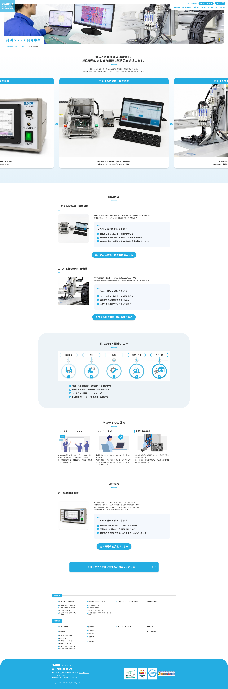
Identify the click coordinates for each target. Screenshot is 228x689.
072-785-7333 (60, 675)
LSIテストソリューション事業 (128, 601)
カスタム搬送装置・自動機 (67, 608)
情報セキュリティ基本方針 (67, 646)
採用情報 (210, 7)
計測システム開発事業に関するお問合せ (68, 614)
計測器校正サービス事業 (96, 601)
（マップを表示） (84, 673)
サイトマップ (151, 632)
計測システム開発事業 (66, 601)
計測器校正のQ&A (93, 608)
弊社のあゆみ (63, 638)
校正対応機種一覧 (93, 605)
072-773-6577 (74, 677)
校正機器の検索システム (95, 610)
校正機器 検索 (221, 7)
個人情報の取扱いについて (67, 649)
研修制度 (91, 637)
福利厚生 (91, 642)
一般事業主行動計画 (65, 643)
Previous (56, 124)
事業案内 (176, 7)
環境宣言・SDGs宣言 (65, 641)
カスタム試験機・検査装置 (67, 605)
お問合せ (150, 627)
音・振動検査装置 (64, 610)
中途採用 (91, 633)
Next (171, 124)
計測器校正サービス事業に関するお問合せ (99, 614)
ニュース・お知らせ (124, 627)
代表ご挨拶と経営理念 (65, 635)
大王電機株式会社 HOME (13, 46)
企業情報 (195, 7)
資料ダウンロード (153, 601)
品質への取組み (186, 7)
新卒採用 (91, 631)
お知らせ (203, 7)
